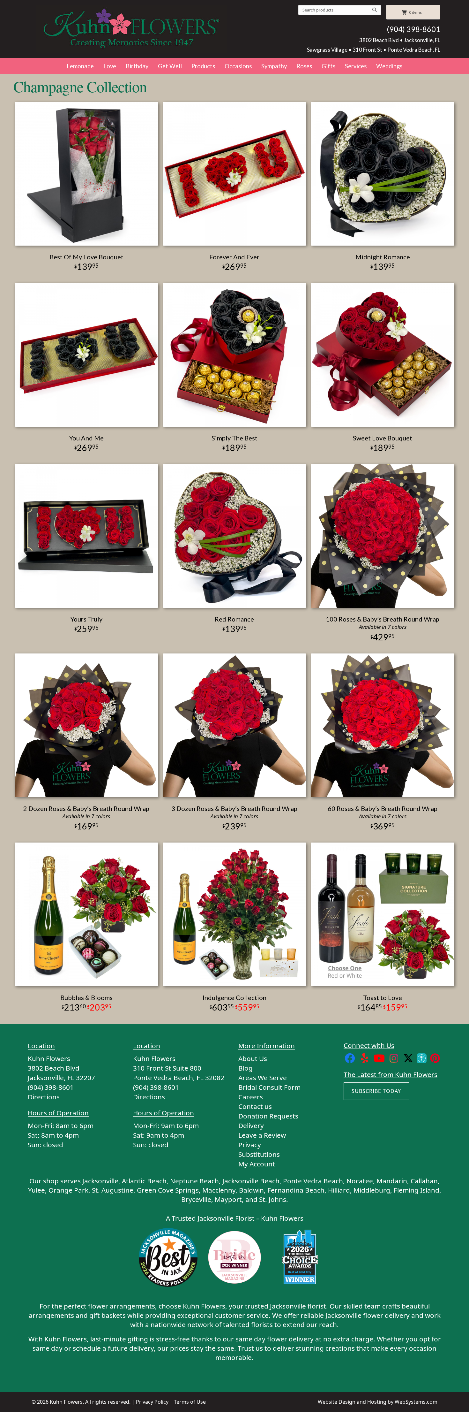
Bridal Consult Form (269, 1087)
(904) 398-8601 (413, 29)
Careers (250, 1096)
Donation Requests (268, 1115)
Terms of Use (190, 1401)
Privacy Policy (152, 1401)
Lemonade (80, 66)
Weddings (389, 66)
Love (109, 66)
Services (356, 66)
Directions (44, 1096)
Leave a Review (262, 1135)
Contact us (255, 1106)
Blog (245, 1068)
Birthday (137, 66)
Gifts (328, 66)
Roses (304, 66)
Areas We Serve (262, 1077)
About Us (252, 1058)
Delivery (251, 1125)
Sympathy (274, 66)
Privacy (249, 1144)
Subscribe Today (376, 1091)
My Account (256, 1163)
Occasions (238, 66)
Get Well (170, 66)
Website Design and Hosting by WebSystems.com (377, 1401)
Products (203, 66)
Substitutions (259, 1154)
